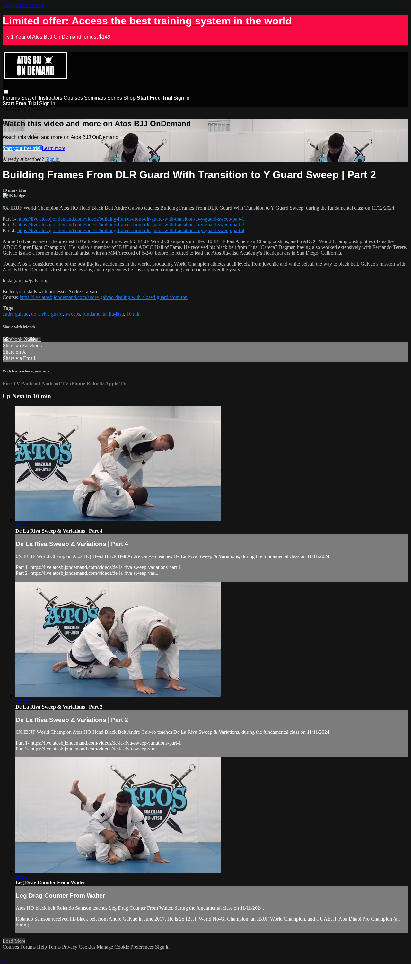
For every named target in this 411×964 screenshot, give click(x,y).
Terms (55, 947)
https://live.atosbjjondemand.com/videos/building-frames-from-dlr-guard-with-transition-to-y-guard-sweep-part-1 (130, 219)
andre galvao (16, 314)
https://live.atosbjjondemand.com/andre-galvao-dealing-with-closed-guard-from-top (104, 297)
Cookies (88, 947)
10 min (9, 190)
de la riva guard (47, 314)
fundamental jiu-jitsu (103, 314)
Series (114, 98)
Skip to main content (23, 5)
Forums (12, 98)
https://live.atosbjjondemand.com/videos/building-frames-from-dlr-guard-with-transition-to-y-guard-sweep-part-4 (130, 230)
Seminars (95, 98)
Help (42, 947)
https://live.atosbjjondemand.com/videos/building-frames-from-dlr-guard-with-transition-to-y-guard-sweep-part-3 (130, 224)
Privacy (70, 947)
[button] (6, 92)
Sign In (47, 103)
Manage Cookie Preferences (126, 947)
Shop (129, 98)
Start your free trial (22, 148)
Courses (73, 98)
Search (30, 98)
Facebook (13, 339)
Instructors (50, 98)
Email (35, 339)
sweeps (72, 314)
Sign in (181, 98)
